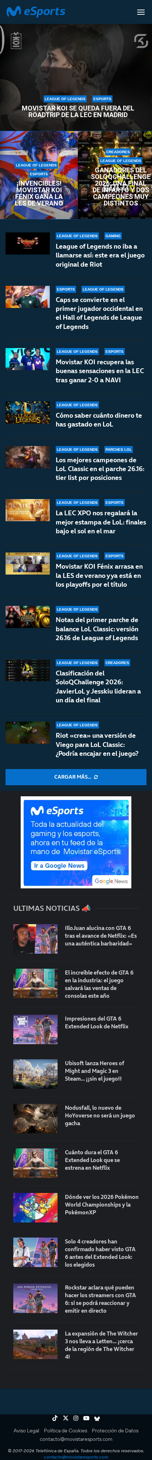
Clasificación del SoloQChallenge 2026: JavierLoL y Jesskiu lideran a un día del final (98, 686)
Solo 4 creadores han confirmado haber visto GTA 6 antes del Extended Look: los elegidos (100, 1253)
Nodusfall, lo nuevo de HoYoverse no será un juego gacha (100, 1115)
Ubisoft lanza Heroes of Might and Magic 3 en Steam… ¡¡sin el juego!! (94, 1070)
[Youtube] (86, 1418)
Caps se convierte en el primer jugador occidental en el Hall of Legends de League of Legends (99, 313)
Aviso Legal (26, 1430)
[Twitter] (66, 1418)
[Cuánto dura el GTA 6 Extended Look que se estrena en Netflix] (35, 1163)
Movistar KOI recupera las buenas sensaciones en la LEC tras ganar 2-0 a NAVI (100, 371)
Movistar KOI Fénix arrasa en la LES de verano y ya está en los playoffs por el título (99, 575)
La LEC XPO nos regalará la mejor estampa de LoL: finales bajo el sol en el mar (101, 522)
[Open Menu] (141, 12)
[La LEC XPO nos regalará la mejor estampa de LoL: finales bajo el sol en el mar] (28, 510)
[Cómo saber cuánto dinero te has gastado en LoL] (28, 412)
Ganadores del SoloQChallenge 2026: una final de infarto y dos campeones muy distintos (121, 187)
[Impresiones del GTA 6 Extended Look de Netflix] (35, 1029)
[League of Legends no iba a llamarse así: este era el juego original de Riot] (28, 243)
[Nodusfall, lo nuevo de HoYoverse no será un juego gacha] (35, 1118)
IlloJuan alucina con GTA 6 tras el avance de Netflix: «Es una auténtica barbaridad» (101, 935)
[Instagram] (76, 1418)
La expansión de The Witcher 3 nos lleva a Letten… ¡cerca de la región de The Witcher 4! (101, 1345)
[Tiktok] (55, 1418)
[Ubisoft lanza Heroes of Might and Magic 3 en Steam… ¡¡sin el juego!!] (35, 1074)
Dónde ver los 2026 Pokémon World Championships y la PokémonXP (102, 1204)
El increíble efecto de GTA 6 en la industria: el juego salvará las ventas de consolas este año (99, 984)
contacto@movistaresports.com (76, 1439)
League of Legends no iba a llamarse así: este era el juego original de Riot (100, 255)
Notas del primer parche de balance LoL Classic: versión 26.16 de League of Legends (97, 628)
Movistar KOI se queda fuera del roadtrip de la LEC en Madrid (78, 111)
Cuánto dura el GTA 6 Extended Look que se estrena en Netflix (92, 1160)
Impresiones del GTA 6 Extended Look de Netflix (96, 1022)
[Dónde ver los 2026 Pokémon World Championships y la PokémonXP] (35, 1207)
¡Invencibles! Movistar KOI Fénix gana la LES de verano (39, 193)
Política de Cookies (65, 1430)
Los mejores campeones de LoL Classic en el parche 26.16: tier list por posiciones (100, 468)
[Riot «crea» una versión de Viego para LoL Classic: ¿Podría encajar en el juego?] (28, 733)
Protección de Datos (115, 1430)
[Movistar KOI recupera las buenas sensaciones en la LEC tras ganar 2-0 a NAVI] (28, 359)
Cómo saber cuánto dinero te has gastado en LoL (99, 420)
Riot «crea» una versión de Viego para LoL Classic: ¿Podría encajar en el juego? (97, 744)
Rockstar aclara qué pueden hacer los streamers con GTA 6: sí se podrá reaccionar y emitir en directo (100, 1299)
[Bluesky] (97, 1418)
